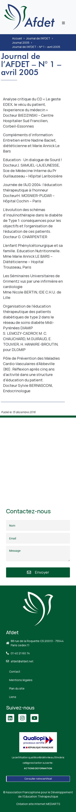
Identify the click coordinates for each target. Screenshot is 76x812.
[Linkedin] (10, 718)
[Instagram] (22, 718)
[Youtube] (34, 718)
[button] (63, 23)
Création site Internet (38, 804)
